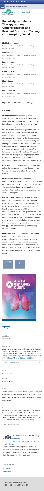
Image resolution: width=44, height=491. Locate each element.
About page (26, 455)
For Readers (7, 468)
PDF (6, 328)
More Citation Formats (11, 363)
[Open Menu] (2, 6)
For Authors (7, 472)
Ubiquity (16, 438)
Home (4, 12)
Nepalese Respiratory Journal (16, 7)
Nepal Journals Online (14, 1)
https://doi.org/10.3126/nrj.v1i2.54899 (21, 358)
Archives (12, 12)
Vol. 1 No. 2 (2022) (24, 12)
